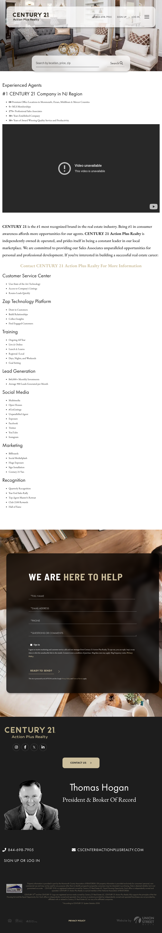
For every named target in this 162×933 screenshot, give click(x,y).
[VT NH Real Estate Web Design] (135, 920)
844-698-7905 (103, 17)
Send (41, 672)
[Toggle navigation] (146, 16)
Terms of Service (78, 679)
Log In (136, 17)
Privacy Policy (66, 679)
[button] (116, 63)
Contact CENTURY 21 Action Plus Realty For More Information (81, 266)
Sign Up (122, 17)
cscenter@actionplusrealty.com (110, 850)
